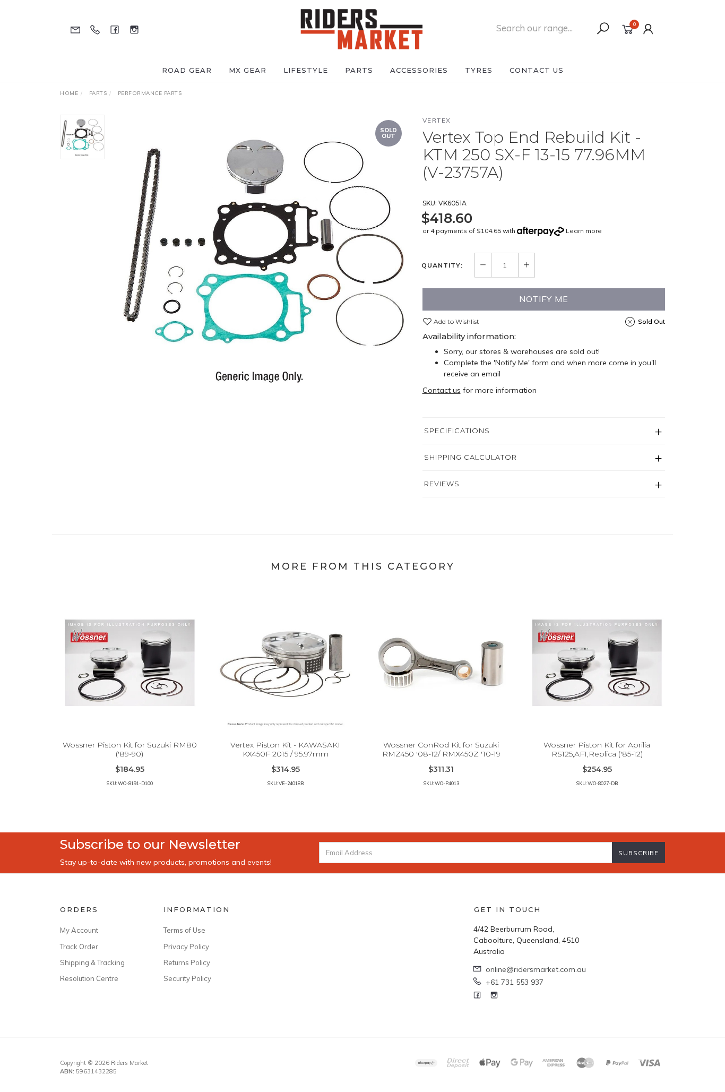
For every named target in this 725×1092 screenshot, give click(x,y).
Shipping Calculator (470, 457)
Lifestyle (305, 70)
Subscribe (638, 853)
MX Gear (247, 70)
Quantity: (442, 265)
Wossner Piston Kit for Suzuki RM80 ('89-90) (130, 749)
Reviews (442, 483)
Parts (359, 70)
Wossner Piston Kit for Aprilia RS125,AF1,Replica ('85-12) (596, 749)
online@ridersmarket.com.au (536, 969)
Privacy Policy (186, 946)
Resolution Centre (89, 978)
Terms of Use (184, 930)
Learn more (584, 231)
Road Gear (187, 70)
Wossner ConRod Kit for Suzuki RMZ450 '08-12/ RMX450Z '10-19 (441, 749)
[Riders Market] (362, 28)
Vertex (436, 120)
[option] (263, 258)
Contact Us (537, 70)
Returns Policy (186, 962)
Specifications (457, 430)
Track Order (79, 946)
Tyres (479, 70)
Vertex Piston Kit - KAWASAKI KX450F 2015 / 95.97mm (285, 749)
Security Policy (187, 978)
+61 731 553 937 (514, 982)
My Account (79, 930)
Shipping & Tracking (92, 962)
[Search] (602, 28)
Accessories (419, 70)
